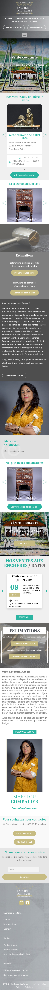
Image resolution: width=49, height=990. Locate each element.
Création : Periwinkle (24, 987)
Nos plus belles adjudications (17, 954)
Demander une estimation (16, 975)
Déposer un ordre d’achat (16, 970)
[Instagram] (21, 902)
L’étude (7, 919)
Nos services (10, 924)
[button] (24, 35)
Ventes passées (11, 949)
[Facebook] (27, 902)
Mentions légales (39, 984)
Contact (7, 929)
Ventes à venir (10, 945)
